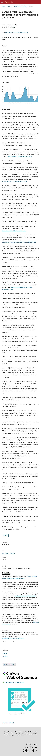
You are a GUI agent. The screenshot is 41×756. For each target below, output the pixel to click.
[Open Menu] (2, 2)
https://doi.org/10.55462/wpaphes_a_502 (14, 231)
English (5, 653)
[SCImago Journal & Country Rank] (13, 682)
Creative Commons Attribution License (25, 596)
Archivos (9, 6)
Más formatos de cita (9, 642)
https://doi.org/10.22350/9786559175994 (14, 181)
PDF (6, 535)
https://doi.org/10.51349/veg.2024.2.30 (16, 32)
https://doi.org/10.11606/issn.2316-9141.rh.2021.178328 (19, 242)
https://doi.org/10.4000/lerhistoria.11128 (20, 156)
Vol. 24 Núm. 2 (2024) (20, 6)
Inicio (3, 6)
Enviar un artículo (9, 665)
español (5, 656)
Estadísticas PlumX (8, 723)
